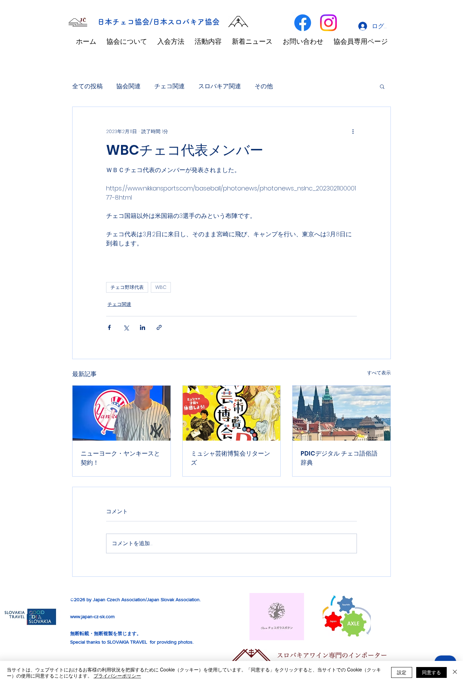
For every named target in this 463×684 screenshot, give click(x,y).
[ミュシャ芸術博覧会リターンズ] (232, 413)
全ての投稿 (87, 86)
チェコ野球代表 (127, 287)
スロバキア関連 (219, 86)
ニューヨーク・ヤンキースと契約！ (120, 458)
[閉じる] (455, 672)
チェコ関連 (169, 86)
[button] (382, 86)
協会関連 (128, 86)
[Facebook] (302, 23)
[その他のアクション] (353, 131)
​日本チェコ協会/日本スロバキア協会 (158, 21)
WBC (160, 287)
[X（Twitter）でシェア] (126, 327)
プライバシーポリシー (117, 675)
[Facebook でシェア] (109, 327)
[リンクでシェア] (159, 327)
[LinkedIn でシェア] (142, 327)
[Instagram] (328, 23)
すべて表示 (379, 372)
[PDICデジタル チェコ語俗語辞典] (341, 413)
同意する (431, 672)
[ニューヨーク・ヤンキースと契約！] (121, 413)
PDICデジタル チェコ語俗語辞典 (339, 458)
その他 (264, 86)
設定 (401, 672)
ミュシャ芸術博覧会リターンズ (230, 458)
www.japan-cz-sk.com (92, 616)
